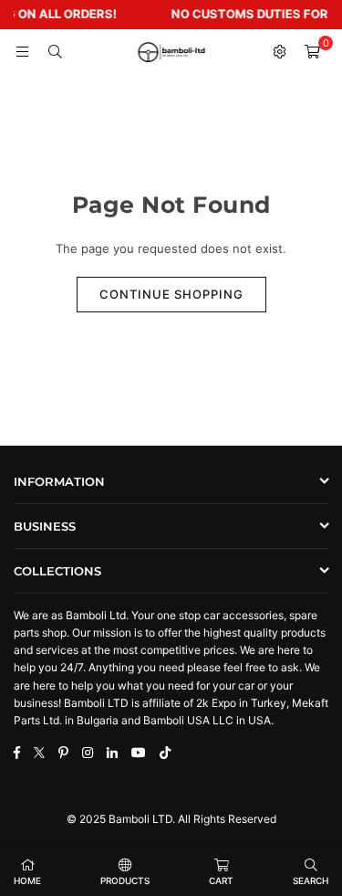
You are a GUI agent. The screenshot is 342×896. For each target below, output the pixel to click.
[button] (311, 52)
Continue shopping (171, 294)
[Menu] (21, 52)
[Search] (54, 52)
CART (221, 880)
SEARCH (310, 880)
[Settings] (279, 52)
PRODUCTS (125, 880)
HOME (27, 880)
